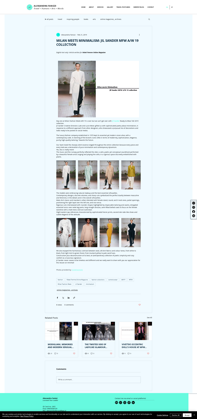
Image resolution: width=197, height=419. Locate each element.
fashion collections (98, 280)
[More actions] (139, 34)
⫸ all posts (49, 19)
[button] (149, 19)
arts (94, 19)
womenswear (113, 280)
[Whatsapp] (193, 203)
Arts (53, 8)
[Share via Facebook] (57, 298)
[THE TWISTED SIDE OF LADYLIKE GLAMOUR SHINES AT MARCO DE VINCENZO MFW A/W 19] (98, 331)
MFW (130, 280)
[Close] (194, 415)
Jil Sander (78, 284)
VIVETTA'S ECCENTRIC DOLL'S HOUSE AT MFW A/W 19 (133, 346)
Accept (187, 415)
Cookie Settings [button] (162, 415)
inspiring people (73, 19)
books (86, 19)
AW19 (123, 280)
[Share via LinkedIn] (68, 298)
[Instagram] (193, 207)
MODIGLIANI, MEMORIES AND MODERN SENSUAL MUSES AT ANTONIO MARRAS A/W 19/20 (60, 346)
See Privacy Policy (27, 416)
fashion (60, 280)
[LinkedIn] (193, 215)
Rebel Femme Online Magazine (77, 280)
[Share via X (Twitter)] (63, 298)
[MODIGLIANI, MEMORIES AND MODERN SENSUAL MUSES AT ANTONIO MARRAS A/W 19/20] (61, 331)
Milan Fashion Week (64, 284)
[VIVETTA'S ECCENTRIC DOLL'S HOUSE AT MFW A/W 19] (135, 331)
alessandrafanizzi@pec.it (56, 411)
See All (149, 317)
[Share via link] (74, 298)
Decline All (175, 415)
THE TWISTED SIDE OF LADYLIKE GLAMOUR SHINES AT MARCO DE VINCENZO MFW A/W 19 (97, 346)
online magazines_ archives (110, 19)
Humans (45, 8)
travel (60, 19)
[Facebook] (193, 211)
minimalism (90, 284)
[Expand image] (66, 174)
